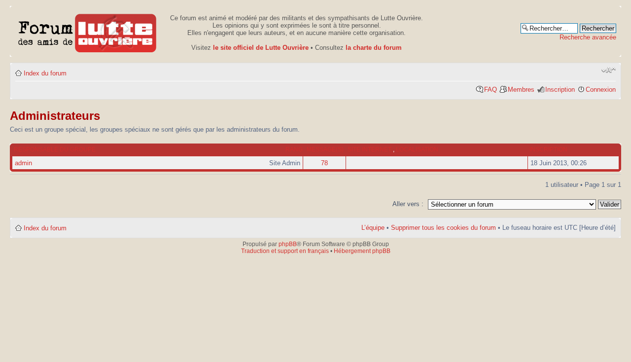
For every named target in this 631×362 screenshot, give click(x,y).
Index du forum (45, 73)
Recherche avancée (588, 37)
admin (23, 163)
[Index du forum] (87, 31)
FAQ (490, 89)
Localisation (417, 149)
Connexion (601, 89)
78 (324, 163)
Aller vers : (407, 204)
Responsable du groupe (55, 149)
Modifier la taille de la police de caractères (608, 70)
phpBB (288, 244)
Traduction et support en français (285, 251)
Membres (521, 89)
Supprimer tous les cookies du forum (443, 227)
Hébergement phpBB (362, 251)
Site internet (370, 149)
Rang (294, 149)
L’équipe (373, 227)
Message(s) (325, 149)
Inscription (560, 89)
